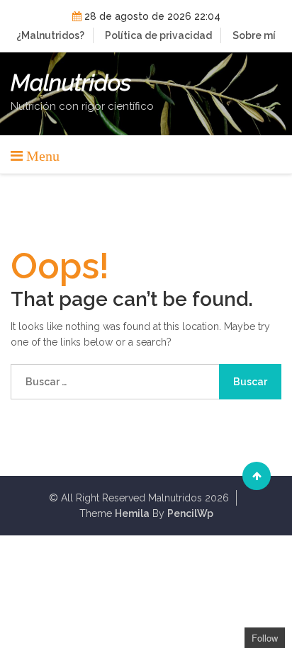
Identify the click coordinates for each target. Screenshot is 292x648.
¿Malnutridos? (50, 35)
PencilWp (190, 513)
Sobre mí (254, 35)
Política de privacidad (158, 35)
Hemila (132, 513)
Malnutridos (71, 83)
